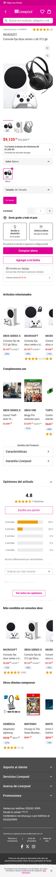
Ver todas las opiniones (29, 593)
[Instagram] (33, 846)
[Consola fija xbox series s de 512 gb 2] (18, 126)
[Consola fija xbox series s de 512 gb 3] (28, 126)
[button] (41, 29)
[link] (12, 328)
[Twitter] (27, 846)
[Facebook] (22, 846)
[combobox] (29, 571)
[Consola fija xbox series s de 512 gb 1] (8, 126)
